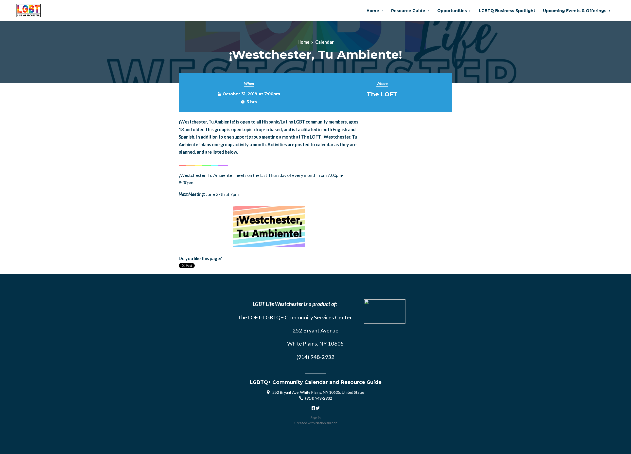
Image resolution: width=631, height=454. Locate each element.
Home (373, 10)
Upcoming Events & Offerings (575, 10)
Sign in (316, 417)
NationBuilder (326, 423)
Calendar (324, 42)
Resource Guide (408, 10)
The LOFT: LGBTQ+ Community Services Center (295, 317)
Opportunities (452, 10)
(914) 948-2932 (318, 398)
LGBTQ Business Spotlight (507, 10)
